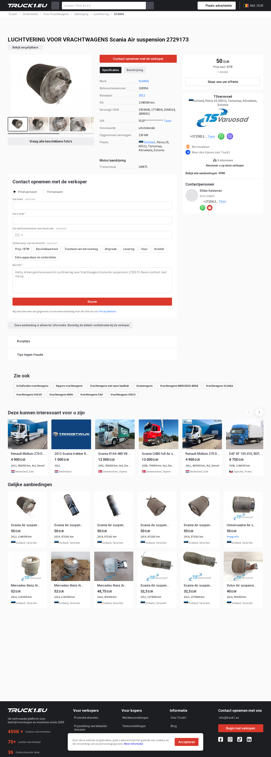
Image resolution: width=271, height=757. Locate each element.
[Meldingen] (180, 6)
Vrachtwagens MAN (61, 394)
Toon (167, 121)
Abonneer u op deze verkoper (225, 165)
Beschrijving (135, 70)
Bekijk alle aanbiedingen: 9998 (205, 173)
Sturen (92, 302)
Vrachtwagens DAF (91, 394)
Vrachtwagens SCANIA (219, 385)
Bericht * (17, 265)
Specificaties (110, 70)
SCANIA (144, 81)
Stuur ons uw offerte (223, 82)
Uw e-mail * (19, 213)
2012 (142, 95)
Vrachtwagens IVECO (123, 394)
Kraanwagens (144, 385)
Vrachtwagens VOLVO (29, 394)
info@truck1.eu (229, 717)
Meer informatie (133, 743)
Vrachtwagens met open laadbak (109, 385)
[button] (259, 412)
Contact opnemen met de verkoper (138, 59)
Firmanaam (55, 192)
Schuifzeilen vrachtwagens (32, 385)
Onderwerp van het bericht (34, 243)
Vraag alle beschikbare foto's (51, 141)
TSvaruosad (223, 96)
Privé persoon (27, 192)
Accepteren (186, 742)
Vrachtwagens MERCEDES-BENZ (179, 385)
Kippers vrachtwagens (69, 385)
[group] (27, 447)
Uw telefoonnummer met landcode (39, 228)
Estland (149, 142)
